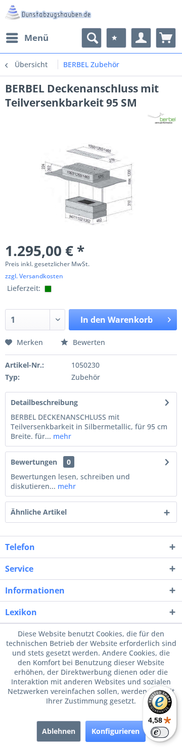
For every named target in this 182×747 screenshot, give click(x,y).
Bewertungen (34, 462)
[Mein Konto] (141, 38)
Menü (36, 37)
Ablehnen (58, 731)
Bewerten (88, 342)
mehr (61, 436)
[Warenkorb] (166, 38)
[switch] (160, 732)
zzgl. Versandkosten (34, 276)
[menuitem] (27, 38)
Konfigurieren (116, 731)
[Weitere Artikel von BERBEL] (162, 118)
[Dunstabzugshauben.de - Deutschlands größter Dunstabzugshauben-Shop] (48, 14)
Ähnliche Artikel (39, 512)
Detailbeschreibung (44, 402)
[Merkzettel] (116, 38)
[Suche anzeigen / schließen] (91, 38)
